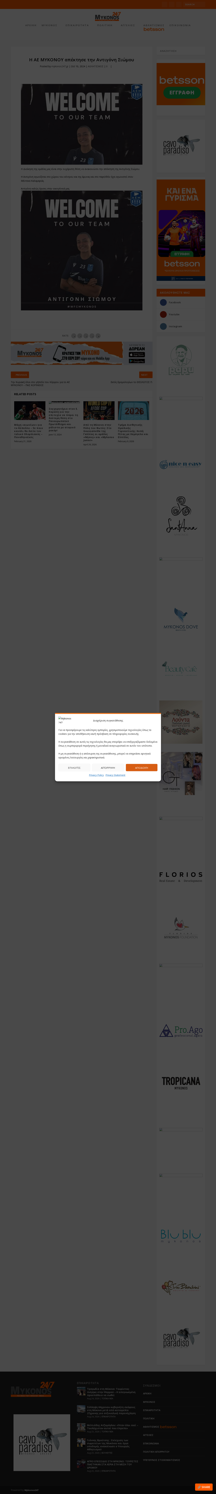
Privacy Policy (96, 774)
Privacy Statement (115, 774)
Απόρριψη (108, 767)
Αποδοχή (141, 767)
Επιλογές (74, 767)
